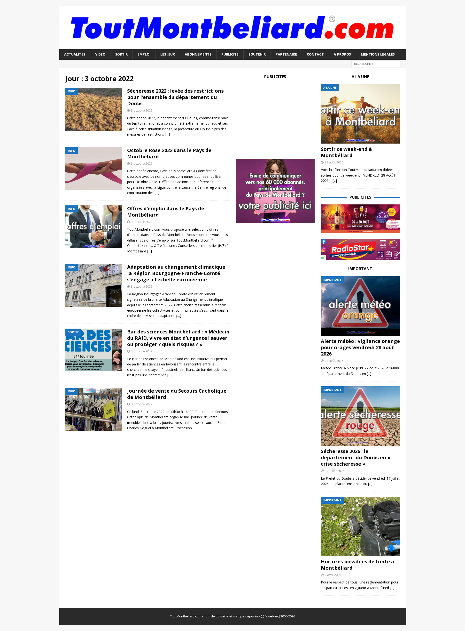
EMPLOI (144, 54)
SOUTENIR (257, 54)
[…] (167, 134)
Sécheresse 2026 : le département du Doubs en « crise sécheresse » (356, 457)
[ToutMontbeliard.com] (232, 46)
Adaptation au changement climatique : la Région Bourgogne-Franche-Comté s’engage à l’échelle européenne (177, 273)
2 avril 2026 (333, 575)
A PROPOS (342, 54)
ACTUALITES (74, 54)
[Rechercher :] (375, 63)
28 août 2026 (334, 162)
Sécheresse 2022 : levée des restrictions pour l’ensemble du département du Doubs (175, 97)
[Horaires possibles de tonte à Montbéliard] (360, 526)
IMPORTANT (360, 268)
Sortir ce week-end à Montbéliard (346, 152)
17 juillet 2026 (334, 471)
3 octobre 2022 (141, 110)
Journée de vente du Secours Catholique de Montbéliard (176, 394)
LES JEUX (167, 54)
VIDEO (100, 54)
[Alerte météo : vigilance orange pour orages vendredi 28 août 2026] (360, 306)
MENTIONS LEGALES (378, 54)
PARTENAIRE (286, 54)
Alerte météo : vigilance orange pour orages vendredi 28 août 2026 (360, 347)
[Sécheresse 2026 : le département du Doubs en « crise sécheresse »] (360, 416)
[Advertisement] (276, 118)
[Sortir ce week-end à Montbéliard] (360, 114)
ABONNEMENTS (198, 54)
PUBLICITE (230, 54)
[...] (335, 180)
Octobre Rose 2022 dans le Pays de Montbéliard (169, 153)
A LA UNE (360, 76)
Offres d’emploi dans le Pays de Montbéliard (165, 211)
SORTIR (121, 54)
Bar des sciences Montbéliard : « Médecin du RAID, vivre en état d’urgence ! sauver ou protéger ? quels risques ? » (178, 338)
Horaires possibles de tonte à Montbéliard (357, 564)
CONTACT (315, 54)
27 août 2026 (334, 360)
